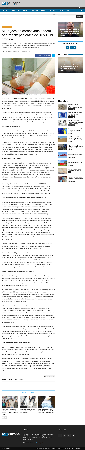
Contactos (77, 448)
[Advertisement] (28, 19)
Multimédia (6, 13)
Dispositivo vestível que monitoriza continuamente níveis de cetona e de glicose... (75, 122)
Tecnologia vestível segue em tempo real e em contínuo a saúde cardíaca (27, 411)
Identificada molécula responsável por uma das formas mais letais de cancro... (75, 106)
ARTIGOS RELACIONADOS (28, 392)
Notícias (12, 10)
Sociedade (62, 35)
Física (3, 407)
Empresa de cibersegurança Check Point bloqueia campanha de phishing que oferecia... (75, 146)
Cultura (60, 10)
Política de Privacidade (50, 448)
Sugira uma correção (49, 376)
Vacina (21, 379)
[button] (82, 10)
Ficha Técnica (70, 448)
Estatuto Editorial (62, 448)
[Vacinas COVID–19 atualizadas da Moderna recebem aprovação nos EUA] (62, 179)
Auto (67, 10)
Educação (70, 165)
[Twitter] (79, 8)
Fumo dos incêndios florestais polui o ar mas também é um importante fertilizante (70, 66)
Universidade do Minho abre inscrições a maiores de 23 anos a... (75, 163)
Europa (25, 10)
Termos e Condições (39, 448)
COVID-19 (16, 379)
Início (5, 10)
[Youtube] (82, 8)
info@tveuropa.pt (38, 443)
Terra (40, 407)
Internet (70, 149)
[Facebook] (73, 8)
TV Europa (4, 51)
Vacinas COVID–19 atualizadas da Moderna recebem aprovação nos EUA (75, 179)
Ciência (43, 10)
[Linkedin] (76, 8)
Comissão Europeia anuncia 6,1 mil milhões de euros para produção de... (75, 130)
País (19, 10)
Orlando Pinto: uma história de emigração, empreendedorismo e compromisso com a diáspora (71, 31)
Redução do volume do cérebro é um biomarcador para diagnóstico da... (75, 114)
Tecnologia (51, 10)
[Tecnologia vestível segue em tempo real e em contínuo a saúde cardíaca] (28, 402)
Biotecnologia (9, 26)
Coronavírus (9, 379)
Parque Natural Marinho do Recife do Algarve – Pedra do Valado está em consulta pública (46, 411)
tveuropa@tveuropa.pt (14, 51)
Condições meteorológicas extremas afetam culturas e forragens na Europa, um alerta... (75, 138)
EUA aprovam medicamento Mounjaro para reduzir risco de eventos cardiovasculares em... (75, 154)
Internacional (34, 10)
